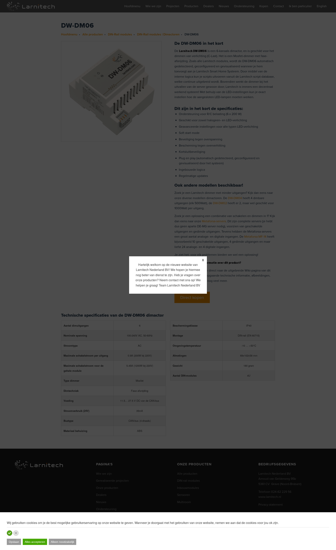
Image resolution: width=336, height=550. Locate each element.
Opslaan (14, 541)
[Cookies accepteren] (9, 533)
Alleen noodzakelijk (62, 541)
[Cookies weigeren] (16, 533)
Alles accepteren (35, 541)
